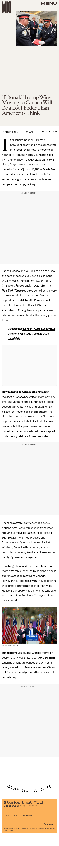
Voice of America (35, 667)
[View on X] (29, 365)
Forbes (20, 285)
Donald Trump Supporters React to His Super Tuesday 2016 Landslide (31, 333)
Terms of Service (46, 828)
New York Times (12, 290)
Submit (49, 824)
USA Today (8, 537)
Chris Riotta (12, 132)
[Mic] (6, 7)
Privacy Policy (8, 830)
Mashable (49, 169)
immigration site (28, 672)
